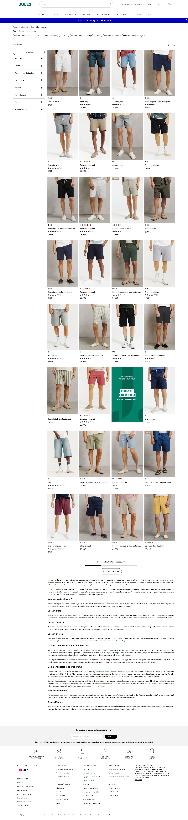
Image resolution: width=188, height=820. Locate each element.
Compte (148, 4)
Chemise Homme (62, 799)
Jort (98, 36)
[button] (75, 52)
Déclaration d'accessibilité (91, 803)
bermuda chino (71, 615)
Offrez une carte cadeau (117, 769)
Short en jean (85, 102)
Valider (111, 737)
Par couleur (19, 66)
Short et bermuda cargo (133, 36)
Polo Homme (60, 796)
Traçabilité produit (88, 796)
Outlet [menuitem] (151, 14)
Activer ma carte (114, 773)
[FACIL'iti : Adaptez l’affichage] (23, 770)
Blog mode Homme (89, 773)
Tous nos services (23, 805)
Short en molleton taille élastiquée (125, 355)
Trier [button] (173, 45)
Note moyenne (21, 109)
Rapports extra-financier (90, 788)
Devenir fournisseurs (89, 780)
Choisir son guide (114, 788)
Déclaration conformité (90, 792)
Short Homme (60, 788)
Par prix (18, 88)
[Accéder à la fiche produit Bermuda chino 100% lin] (127, 200)
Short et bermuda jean (47, 36)
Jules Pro (86, 769)
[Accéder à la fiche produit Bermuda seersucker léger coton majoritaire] (62, 263)
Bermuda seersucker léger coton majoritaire (65, 292)
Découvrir (138, 780)
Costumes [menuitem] (86, 14)
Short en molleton (111, 36)
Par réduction (20, 95)
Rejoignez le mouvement (91, 777)
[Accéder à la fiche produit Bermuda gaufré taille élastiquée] (159, 73)
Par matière (19, 80)
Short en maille (53, 102)
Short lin (64, 36)
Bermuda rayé (53, 165)
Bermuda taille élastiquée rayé (91, 355)
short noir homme (123, 655)
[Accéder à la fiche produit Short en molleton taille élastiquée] (127, 327)
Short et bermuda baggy (81, 36)
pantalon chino (117, 707)
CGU (85, 815)
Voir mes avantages (63, 773)
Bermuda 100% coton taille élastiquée (62, 229)
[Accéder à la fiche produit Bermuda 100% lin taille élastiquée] (159, 454)
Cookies (93, 815)
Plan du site (109, 815)
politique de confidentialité (139, 742)
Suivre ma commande (24, 794)
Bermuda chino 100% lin (121, 229)
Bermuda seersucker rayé (155, 355)
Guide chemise (114, 796)
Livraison (20, 783)
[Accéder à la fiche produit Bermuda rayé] (62, 136)
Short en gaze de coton (57, 546)
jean (67, 638)
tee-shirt (164, 695)
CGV (80, 815)
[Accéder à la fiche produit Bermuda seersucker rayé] (159, 327)
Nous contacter (22, 798)
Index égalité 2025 (89, 799)
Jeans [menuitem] (41, 14)
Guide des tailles (114, 792)
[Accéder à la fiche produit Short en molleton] (159, 136)
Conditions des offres (48, 815)
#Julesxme (34, 815)
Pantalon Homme (62, 792)
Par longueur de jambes (24, 73)
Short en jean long (55, 355)
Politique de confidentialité (67, 815)
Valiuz (100, 815)
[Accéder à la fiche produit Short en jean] (94, 73)
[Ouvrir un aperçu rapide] (75, 52)
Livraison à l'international (25, 786)
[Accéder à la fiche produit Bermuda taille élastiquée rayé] (94, 327)
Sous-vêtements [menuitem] (103, 14)
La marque (86, 784)
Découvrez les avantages (64, 769)
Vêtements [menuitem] (54, 14)
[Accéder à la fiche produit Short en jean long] (62, 327)
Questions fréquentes (24, 802)
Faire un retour (22, 790)
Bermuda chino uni (87, 165)
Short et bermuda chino (24, 36)
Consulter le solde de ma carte (119, 777)
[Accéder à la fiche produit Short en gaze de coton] (62, 517)
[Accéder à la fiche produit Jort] (62, 454)
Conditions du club (62, 777)
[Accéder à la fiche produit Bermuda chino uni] (94, 136)
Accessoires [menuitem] (122, 14)
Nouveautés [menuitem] (70, 14)
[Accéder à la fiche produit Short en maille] (62, 73)
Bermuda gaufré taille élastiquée (157, 102)
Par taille (18, 58)
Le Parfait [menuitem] (138, 14)
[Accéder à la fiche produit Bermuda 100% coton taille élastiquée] (62, 200)
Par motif (18, 102)
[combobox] (76, 4)
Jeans (58, 803)
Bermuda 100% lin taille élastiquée (158, 482)
